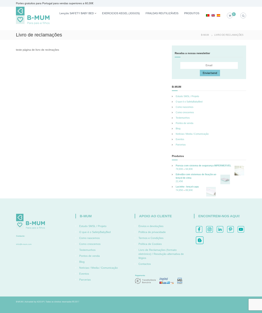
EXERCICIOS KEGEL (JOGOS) (121, 13)
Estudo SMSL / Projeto (187, 96)
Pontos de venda (184, 123)
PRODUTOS (191, 13)
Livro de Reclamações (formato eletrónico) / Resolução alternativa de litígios (161, 253)
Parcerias (181, 144)
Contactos (144, 263)
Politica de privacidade (152, 232)
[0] (230, 15)
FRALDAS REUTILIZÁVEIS (162, 13)
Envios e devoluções (150, 226)
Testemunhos (183, 117)
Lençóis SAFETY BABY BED (76, 13)
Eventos (180, 139)
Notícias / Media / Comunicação (192, 134)
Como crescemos (185, 112)
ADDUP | (41, 302)
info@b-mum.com (23, 244)
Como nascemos (184, 107)
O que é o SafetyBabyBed (189, 101)
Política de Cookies (150, 243)
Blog (178, 128)
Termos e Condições (150, 237)
